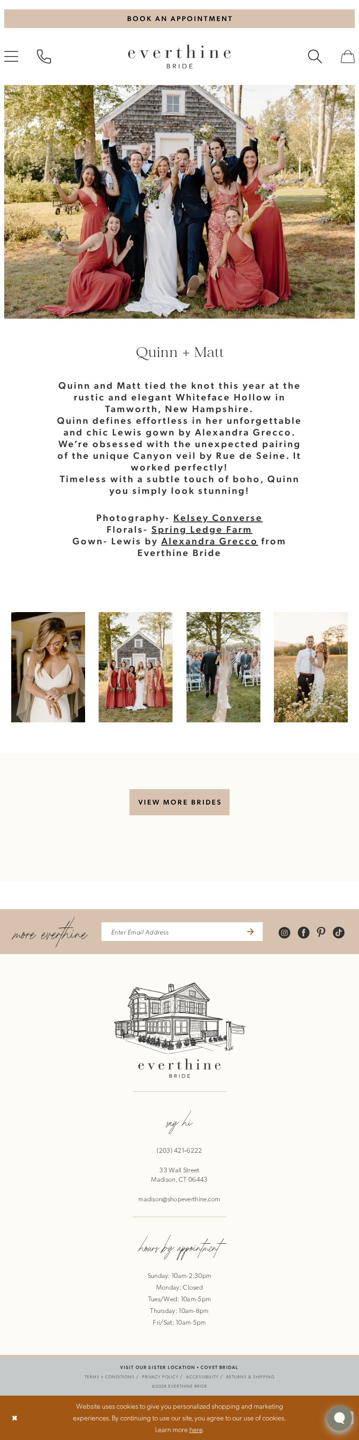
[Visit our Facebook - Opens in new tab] (303, 932)
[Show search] (315, 56)
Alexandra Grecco (209, 541)
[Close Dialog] (15, 1418)
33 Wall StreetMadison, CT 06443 (179, 1174)
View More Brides (180, 801)
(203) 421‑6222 (179, 1150)
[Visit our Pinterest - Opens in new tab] (321, 932)
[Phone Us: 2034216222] (44, 56)
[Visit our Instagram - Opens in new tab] (284, 932)
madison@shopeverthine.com (179, 1198)
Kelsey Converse (218, 517)
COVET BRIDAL (219, 1367)
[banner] (179, 56)
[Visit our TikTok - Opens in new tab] (338, 932)
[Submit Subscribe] (249, 931)
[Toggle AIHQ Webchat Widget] (339, 1418)
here (195, 1429)
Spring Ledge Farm (201, 529)
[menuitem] (44, 56)
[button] (48, 667)
